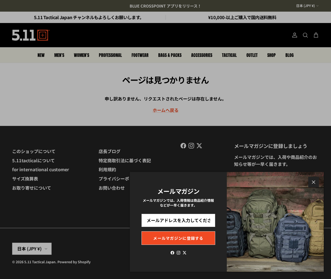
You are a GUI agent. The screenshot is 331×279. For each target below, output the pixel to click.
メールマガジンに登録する (178, 238)
